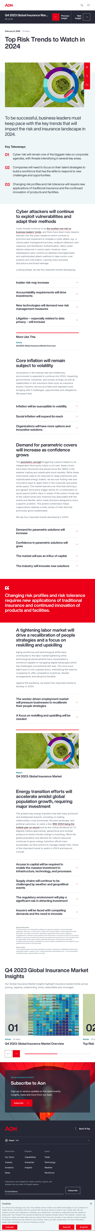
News (7, 1172)
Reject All (66, 1227)
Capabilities (30, 1157)
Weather (48, 1167)
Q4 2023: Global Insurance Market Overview (34, 1043)
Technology (50, 1162)
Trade (47, 1157)
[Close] (91, 1203)
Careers (8, 1162)
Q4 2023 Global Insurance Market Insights (33, 15)
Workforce (49, 1172)
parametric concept (31, 462)
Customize (10, 1227)
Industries (29, 1162)
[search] (82, 5)
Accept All (83, 1227)
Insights (28, 1167)
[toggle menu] (88, 5)
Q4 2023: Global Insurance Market (39, 776)
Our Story (9, 1157)
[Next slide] (16, 1053)
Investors (9, 1167)
